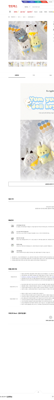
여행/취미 (13, 17)
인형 (24, 17)
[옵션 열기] (38, 392)
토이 (19, 17)
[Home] (9, 16)
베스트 (36, 12)
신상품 (40, 12)
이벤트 (45, 12)
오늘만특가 (29, 12)
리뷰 (34, 75)
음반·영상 (22, 12)
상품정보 (17, 75)
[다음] (47, 41)
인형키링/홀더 (31, 17)
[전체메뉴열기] (10, 11)
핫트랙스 (26, 7)
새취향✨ (16, 12)
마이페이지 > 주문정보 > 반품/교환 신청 (29, 277)
